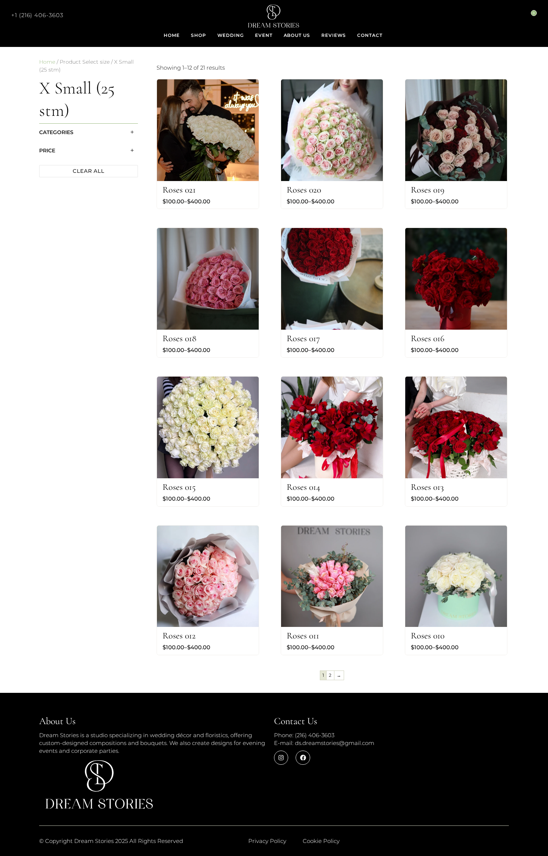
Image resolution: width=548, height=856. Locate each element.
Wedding (230, 35)
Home (172, 35)
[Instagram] (281, 758)
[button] (37, 15)
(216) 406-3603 (313, 735)
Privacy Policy (267, 840)
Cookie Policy (321, 840)
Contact (369, 35)
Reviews (333, 35)
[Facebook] (303, 758)
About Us (297, 35)
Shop (198, 35)
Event (264, 35)
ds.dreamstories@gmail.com (334, 742)
